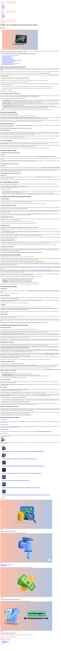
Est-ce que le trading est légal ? (7, 56)
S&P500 (33, 218)
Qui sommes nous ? (5, 642)
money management (9, 389)
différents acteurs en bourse (8, 332)
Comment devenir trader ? (6, 57)
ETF (32, 221)
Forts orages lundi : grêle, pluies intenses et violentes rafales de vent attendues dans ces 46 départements (21, 487)
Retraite (3, 8)
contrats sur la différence (21, 208)
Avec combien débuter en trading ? (8, 59)
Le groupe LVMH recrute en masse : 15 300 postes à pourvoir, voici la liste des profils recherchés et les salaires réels (23, 451)
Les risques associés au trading (7, 62)
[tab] (30, 419)
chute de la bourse (15, 298)
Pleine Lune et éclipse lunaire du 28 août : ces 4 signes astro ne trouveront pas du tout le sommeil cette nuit (21, 473)
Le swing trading (3, 175)
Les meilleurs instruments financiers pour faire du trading (11, 60)
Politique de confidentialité (6, 641)
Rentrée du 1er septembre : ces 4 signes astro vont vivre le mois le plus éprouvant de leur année (19, 458)
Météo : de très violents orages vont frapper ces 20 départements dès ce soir (15, 480)
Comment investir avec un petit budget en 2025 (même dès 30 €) (10, 599)
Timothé (1, 441)
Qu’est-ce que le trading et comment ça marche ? (10, 55)
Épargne (3, 7)
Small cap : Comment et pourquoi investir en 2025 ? (8, 531)
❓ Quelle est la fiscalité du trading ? (4, 429)
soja (44, 244)
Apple (48, 200)
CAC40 (29, 218)
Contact (3, 643)
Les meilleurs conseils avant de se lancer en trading (11, 63)
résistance (17, 354)
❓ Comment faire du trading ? (3, 419)
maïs (55, 244)
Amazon (51, 200)
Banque (3, 5)
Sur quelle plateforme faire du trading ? (8, 61)
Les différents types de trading (7, 58)
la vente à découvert (35, 297)
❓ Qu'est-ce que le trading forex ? (4, 433)
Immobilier (3, 6)
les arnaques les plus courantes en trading (19, 377)
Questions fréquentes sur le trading (8, 64)
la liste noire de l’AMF (28, 273)
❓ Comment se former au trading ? (4, 424)
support (13, 354)
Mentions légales (4, 640)
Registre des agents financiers (41, 270)
